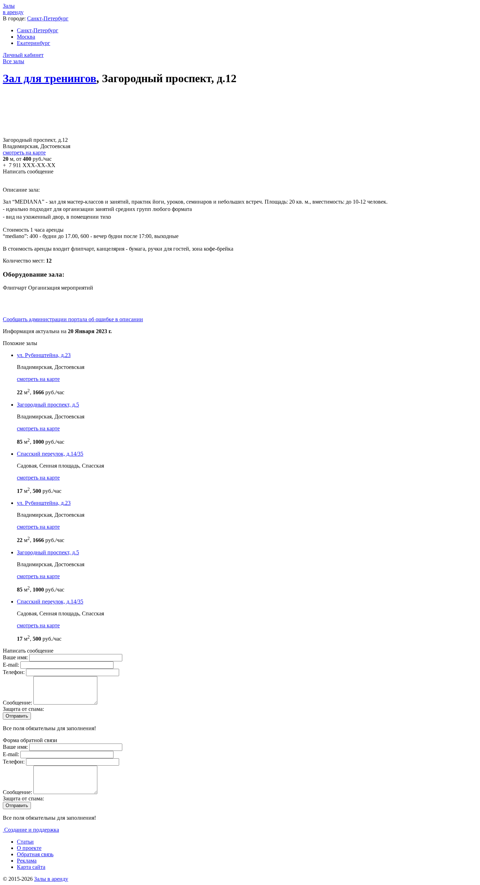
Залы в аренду (51, 879)
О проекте (29, 848)
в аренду (13, 9)
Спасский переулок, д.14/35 (50, 454)
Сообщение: (18, 703)
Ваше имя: (16, 657)
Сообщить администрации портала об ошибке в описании (73, 319)
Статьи (25, 842)
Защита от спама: (23, 709)
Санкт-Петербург (48, 18)
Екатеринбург (33, 43)
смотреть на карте (24, 153)
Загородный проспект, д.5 (48, 405)
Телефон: (14, 672)
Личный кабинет (23, 55)
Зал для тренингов (49, 78)
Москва (26, 37)
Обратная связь (35, 854)
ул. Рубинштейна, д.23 (44, 355)
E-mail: (11, 665)
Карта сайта (31, 867)
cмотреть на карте (38, 379)
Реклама (27, 861)
